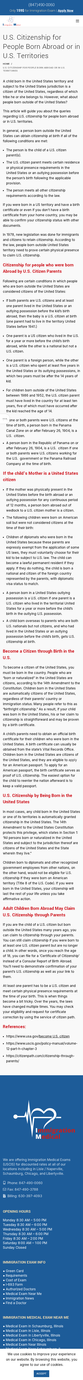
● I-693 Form (13, 1284)
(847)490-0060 (41, 5)
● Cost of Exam (14, 1280)
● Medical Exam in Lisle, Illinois (26, 1331)
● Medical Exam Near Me (22, 1294)
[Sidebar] (5, 419)
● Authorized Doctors (19, 1289)
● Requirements (15, 1275)
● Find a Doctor (14, 1303)
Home (6, 63)
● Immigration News (18, 1298)
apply (73, 760)
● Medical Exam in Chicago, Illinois (29, 1340)
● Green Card (13, 1271)
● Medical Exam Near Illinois (24, 1344)
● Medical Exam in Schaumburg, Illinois (33, 1326)
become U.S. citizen (54, 1036)
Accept (41, 1373)
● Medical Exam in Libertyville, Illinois (31, 1335)
